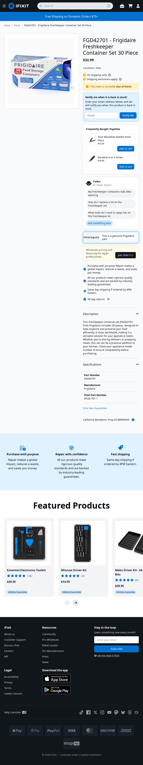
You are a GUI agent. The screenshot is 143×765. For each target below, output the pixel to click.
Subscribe (116, 648)
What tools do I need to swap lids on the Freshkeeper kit (109, 214)
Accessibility (11, 676)
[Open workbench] (122, 5)
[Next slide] (76, 603)
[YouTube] (109, 712)
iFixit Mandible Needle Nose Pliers (114, 138)
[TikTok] (81, 712)
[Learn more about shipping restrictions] (109, 75)
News (45, 662)
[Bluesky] (123, 712)
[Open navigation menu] (4, 5)
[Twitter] (95, 712)
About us (9, 634)
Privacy (8, 682)
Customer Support (15, 639)
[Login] (138, 6)
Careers (8, 651)
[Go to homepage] (20, 6)
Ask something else (99, 223)
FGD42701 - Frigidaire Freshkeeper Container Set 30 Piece (57, 25)
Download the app (55, 670)
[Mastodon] (116, 712)
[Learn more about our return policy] (108, 299)
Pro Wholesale (50, 639)
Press (45, 656)
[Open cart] (130, 5)
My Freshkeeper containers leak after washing (109, 193)
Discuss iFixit (11, 645)
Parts (17, 25)
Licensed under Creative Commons (80, 754)
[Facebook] (88, 712)
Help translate (12, 712)
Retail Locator (50, 645)
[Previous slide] (67, 603)
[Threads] (130, 712)
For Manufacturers (53, 651)
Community (49, 634)
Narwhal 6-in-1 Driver (110, 157)
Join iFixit (125, 255)
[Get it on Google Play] (56, 690)
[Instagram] (102, 712)
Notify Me (128, 115)
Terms (7, 688)
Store (7, 25)
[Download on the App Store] (56, 678)
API (6, 656)
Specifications (92, 364)
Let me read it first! (108, 655)
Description (90, 314)
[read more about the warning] (133, 420)
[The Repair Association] (137, 712)
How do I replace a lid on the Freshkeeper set (105, 203)
